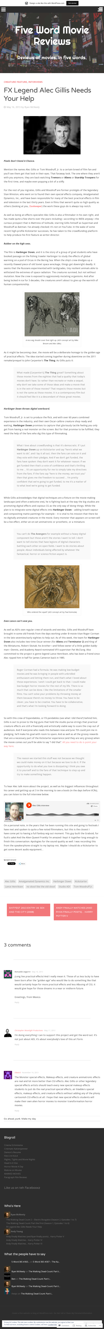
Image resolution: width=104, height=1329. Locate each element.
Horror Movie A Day (13, 1166)
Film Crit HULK (11, 1155)
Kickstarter (81, 881)
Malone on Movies (13, 1170)
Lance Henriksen (14, 886)
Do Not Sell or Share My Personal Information (73, 1313)
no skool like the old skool (41, 886)
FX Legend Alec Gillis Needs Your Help (24, 1226)
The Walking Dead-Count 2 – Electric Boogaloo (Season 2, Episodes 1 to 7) (41, 1219)
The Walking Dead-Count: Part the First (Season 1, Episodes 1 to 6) (37, 1223)
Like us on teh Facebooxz (22, 1188)
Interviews (35, 81)
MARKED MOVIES (12, 1173)
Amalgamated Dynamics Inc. (34, 881)
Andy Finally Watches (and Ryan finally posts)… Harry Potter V (74, 911)
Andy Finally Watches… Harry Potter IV (24, 1240)
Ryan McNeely (32, 107)
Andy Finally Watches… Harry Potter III (24, 1243)
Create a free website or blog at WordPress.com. (32, 1313)
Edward (18, 1072)
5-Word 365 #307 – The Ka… (46, 1261)
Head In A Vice (11, 1163)
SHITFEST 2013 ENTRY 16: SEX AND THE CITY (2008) (26, 909)
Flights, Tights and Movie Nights (19, 1159)
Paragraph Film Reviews (15, 1177)
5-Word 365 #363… (20, 1261)
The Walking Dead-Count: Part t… (44, 1271)
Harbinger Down (62, 881)
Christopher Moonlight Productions (29, 1030)
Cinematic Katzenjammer (16, 1148)
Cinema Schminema (13, 1145)
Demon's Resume (12, 1152)
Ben (13, 1278)
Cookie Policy (53, 1325)
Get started (72, 3)
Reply (17, 1002)
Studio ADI (64, 886)
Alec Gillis (10, 881)
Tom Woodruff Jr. (83, 886)
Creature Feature (15, 81)
